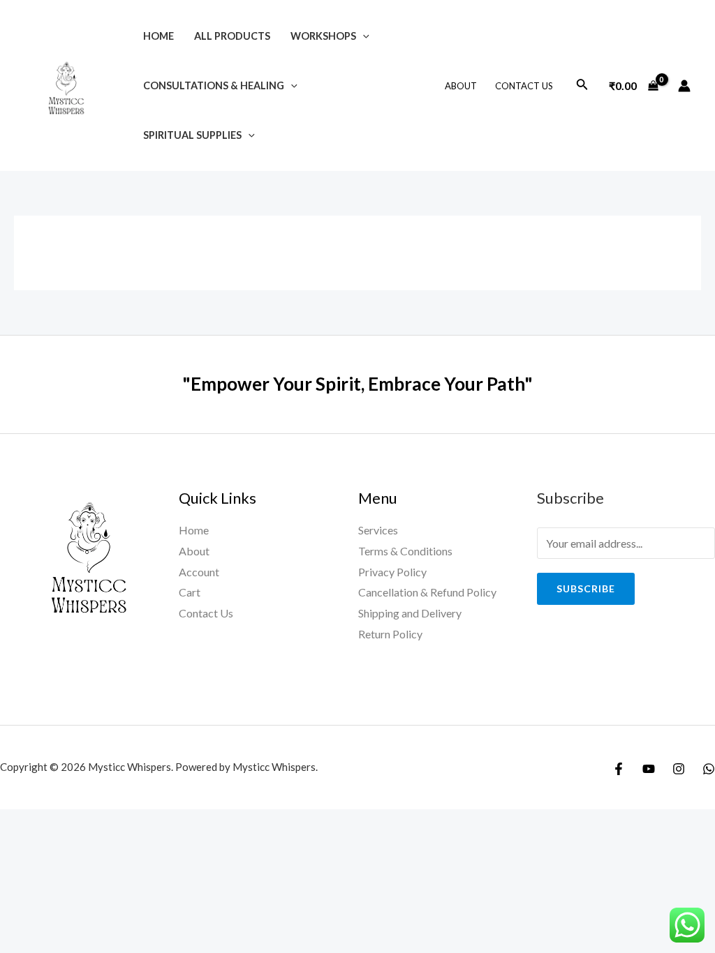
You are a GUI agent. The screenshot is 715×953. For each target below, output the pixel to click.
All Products (232, 36)
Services (378, 529)
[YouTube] (648, 769)
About (461, 85)
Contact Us (524, 85)
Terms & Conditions (405, 550)
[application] (362, 36)
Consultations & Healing (213, 85)
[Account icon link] (684, 86)
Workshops (323, 36)
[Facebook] (618, 769)
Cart (189, 592)
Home (158, 36)
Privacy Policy (392, 571)
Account (199, 571)
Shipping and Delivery (410, 613)
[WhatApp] (708, 769)
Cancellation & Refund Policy (427, 592)
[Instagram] (678, 769)
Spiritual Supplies (192, 135)
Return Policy (390, 633)
